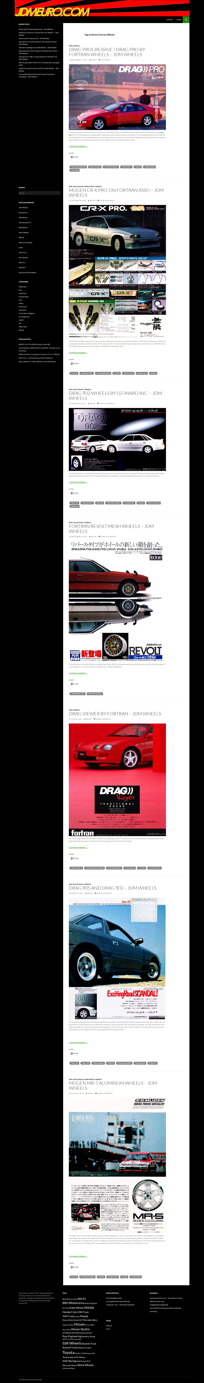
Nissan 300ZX (150, 167)
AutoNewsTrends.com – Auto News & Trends (166, 1298)
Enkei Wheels (77, 1307)
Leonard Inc (129, 503)
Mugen (153, 373)
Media (21, 303)
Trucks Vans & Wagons (27, 313)
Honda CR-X (142, 373)
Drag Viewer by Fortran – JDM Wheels (115, 713)
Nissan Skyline (80, 1329)
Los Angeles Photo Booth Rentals (118, 1301)
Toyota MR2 (91, 1353)
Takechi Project (84, 1347)
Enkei (21, 247)
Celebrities (23, 287)
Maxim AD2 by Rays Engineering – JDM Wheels (36, 29)
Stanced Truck (89, 1343)
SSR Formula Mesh (25, 242)
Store (178, 20)
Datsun (94, 1303)
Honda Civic (129, 373)
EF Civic (74, 1277)
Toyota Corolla (80, 1353)
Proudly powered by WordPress (30, 1380)
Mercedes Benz (90, 1320)
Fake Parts (22, 293)
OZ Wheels (66, 1333)
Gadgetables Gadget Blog (159, 1305)
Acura (65, 1299)
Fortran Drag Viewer (95, 868)
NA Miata (70, 1325)
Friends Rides (24, 297)
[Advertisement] (39, 126)
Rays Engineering (71, 1336)
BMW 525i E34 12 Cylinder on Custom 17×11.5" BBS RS (39, 354)
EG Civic (65, 1308)
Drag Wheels (95, 167)
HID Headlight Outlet (114, 1298)
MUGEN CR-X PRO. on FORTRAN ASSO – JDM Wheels (116, 192)
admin (94, 60)
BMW (81, 1303)
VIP (20, 323)
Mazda (141, 503)
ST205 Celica (130, 868)
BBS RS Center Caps (157, 1301)
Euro (20, 290)
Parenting (153, 1311)
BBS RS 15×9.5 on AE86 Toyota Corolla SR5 (34, 344)
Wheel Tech (23, 327)
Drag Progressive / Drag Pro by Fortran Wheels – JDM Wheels (107, 52)
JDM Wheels (23, 207)
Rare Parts (89, 186)
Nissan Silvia (66, 1330)
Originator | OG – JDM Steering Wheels (120, 1305)
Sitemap (170, 20)
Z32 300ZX (75, 170)
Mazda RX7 (77, 1320)
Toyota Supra (68, 1357)
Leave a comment (107, 200)
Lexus (77, 1316)
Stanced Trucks (70, 1347)
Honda (117, 373)
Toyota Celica (155, 868)
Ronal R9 (75, 506)
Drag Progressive (78, 167)
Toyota (142, 868)
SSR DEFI (22, 267)
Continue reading (78, 146)
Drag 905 (85, 1063)
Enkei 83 (100, 503)
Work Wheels (24, 232)
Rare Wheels (23, 257)
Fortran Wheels (111, 167)
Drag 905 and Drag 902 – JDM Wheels (112, 888)
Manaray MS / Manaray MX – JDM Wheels (34, 38)
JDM (70, 46)
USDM (21, 320)
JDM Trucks (68, 1316)
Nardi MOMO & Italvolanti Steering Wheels (165, 1308)
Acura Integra (72, 1299)
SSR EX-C (22, 262)
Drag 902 (74, 503)
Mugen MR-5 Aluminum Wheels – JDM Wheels (113, 1085)
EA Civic (74, 373)
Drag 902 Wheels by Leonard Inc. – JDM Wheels (115, 395)
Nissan (138, 167)
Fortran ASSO (87, 373)
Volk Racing (69, 1360)
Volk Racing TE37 (25, 222)
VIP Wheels (80, 1357)
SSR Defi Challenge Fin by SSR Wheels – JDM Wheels (37, 48)
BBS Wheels (23, 227)
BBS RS (21, 237)
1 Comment (106, 60)
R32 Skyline (77, 1333)
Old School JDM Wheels (27, 272)
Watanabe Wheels (69, 1365)
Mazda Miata (67, 1320)
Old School (78, 186)
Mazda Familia (154, 503)
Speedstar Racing (88, 1336)
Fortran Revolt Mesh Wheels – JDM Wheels (111, 528)
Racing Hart (23, 212)
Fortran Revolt (78, 694)
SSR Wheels (23, 217)
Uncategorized (24, 317)
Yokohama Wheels (68, 1368)
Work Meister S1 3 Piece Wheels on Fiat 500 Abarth (37, 362)
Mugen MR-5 (126, 167)
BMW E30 (87, 1303)
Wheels (76, 46)
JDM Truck (23, 252)
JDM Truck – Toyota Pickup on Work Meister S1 (36, 358)
